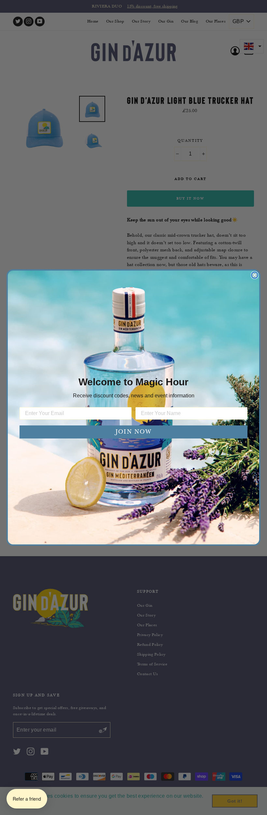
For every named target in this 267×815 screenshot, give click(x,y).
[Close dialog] (254, 275)
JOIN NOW (134, 432)
